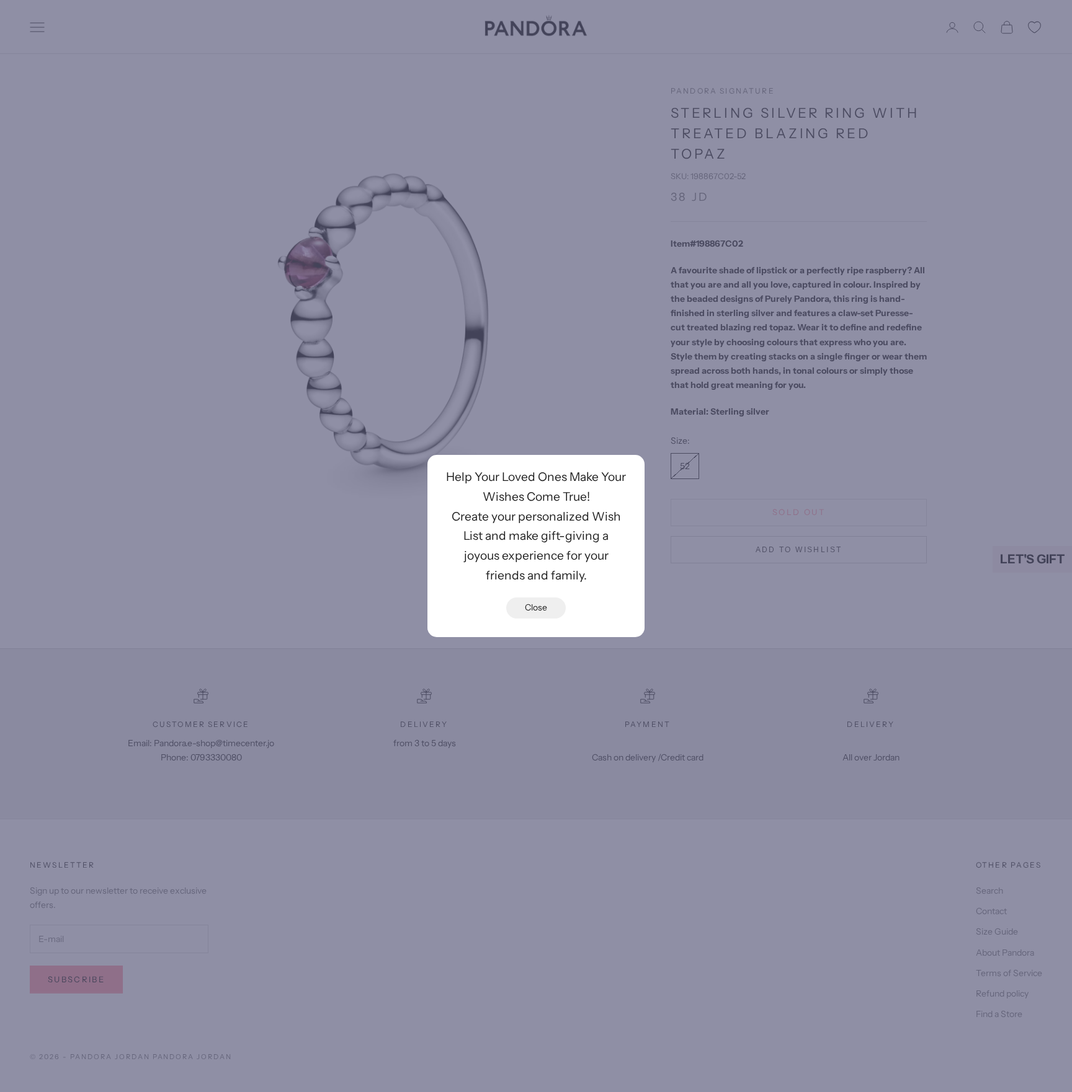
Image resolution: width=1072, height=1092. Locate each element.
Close (536, 607)
